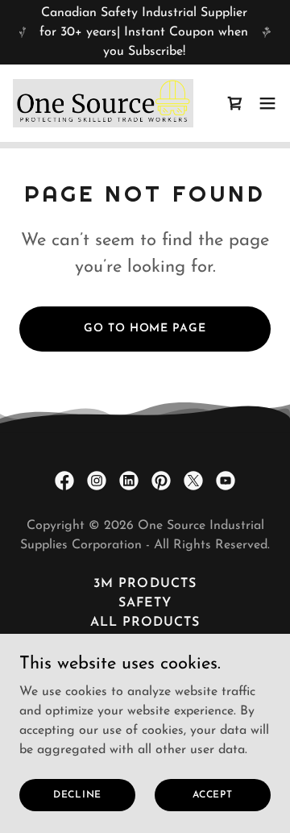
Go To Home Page (144, 329)
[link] (103, 103)
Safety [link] (145, 603)
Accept (213, 794)
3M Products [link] (144, 583)
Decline (77, 794)
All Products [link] (145, 622)
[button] (235, 103)
